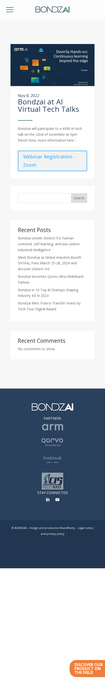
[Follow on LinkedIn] (48, 499)
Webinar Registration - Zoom (49, 160)
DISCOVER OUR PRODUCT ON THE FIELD (88, 668)
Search (79, 198)
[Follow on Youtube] (57, 499)
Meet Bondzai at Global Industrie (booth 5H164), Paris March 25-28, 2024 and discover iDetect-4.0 (49, 263)
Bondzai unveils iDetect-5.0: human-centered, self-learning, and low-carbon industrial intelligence (49, 244)
